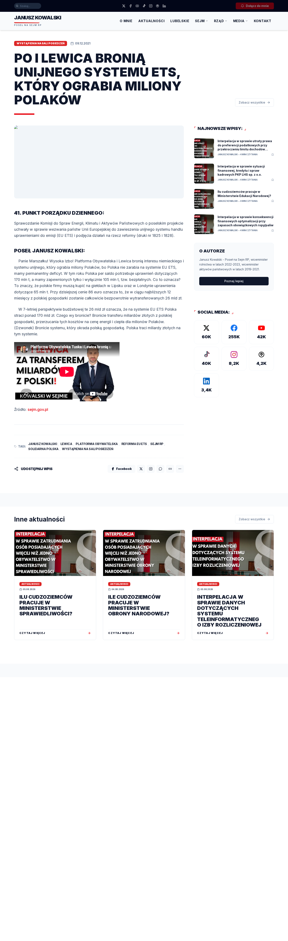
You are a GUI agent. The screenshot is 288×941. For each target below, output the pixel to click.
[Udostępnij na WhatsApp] (160, 469)
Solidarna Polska (43, 449)
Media (239, 21)
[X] (123, 6)
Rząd (219, 21)
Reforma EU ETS (134, 444)
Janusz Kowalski (42, 444)
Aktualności (151, 21)
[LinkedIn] (164, 6)
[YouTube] (137, 6)
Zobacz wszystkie (252, 102)
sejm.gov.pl (38, 409)
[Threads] (157, 6)
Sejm (200, 21)
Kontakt (262, 21)
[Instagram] (150, 6)
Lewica (66, 444)
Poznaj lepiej (234, 281)
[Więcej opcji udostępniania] (180, 469)
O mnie (126, 21)
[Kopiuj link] (170, 469)
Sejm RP (156, 444)
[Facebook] (130, 6)
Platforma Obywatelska (97, 444)
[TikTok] (144, 6)
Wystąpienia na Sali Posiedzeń (87, 449)
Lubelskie (179, 21)
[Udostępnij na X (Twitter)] (141, 469)
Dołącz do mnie (257, 6)
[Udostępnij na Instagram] (151, 469)
